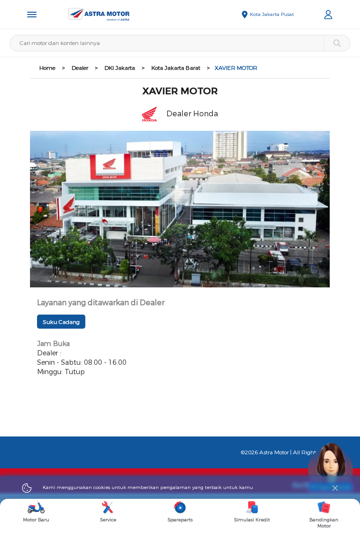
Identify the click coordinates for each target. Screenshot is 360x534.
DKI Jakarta (120, 68)
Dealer (80, 68)
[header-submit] (337, 43)
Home (47, 68)
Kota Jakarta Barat (175, 68)
